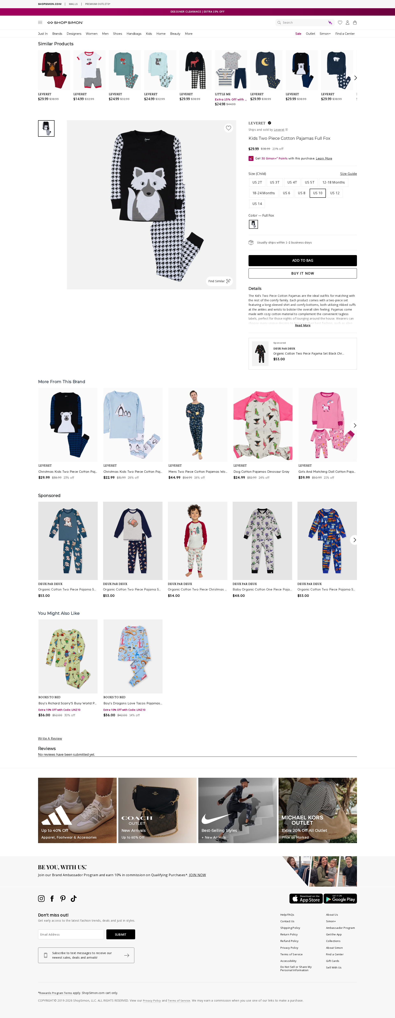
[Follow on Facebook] (52, 900)
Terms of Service (291, 954)
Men (105, 34)
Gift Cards (332, 961)
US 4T (292, 182)
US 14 (257, 203)
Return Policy (289, 934)
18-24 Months (263, 193)
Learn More (324, 158)
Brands (57, 34)
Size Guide (348, 173)
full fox (253, 224)
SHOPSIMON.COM (49, 4)
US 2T (257, 182)
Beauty (175, 34)
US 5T (310, 182)
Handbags (134, 34)
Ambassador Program (340, 928)
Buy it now (302, 273)
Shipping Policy (290, 928)
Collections (333, 941)
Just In (43, 34)
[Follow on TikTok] (73, 900)
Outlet (310, 34)
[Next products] (355, 425)
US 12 (334, 193)
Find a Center (345, 34)
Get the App (334, 934)
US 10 (317, 193)
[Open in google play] (340, 902)
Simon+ (325, 34)
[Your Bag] (355, 23)
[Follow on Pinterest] (63, 900)
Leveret (257, 123)
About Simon (334, 948)
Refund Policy (289, 941)
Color (261, 215)
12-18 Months (333, 182)
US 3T (275, 182)
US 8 (301, 193)
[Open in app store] (306, 902)
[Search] (305, 22)
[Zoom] (151, 203)
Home (161, 34)
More (189, 34)
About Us (332, 914)
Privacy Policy (289, 948)
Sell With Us (334, 967)
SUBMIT (121, 934)
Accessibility (288, 961)
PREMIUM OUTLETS (97, 4)
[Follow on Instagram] (41, 900)
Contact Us (287, 921)
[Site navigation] (40, 23)
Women (92, 34)
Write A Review (50, 738)
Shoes (117, 34)
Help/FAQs (287, 914)
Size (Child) (303, 173)
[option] (68, 434)
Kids (149, 34)
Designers (74, 34)
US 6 (286, 193)
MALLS (73, 4)
